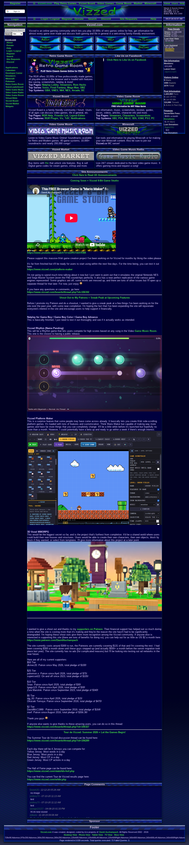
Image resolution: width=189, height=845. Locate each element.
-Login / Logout (13, 51)
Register (15, 3)
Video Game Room (15, 95)
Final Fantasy (58, 87)
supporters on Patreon (90, 629)
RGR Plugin (51, 118)
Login (15, 19)
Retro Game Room (15, 84)
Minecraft (150, 3)
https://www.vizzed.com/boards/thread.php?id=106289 (58, 740)
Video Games (105, 3)
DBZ (82, 87)
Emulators (11, 76)
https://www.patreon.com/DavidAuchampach (52, 640)
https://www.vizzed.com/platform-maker (50, 269)
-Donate (10, 45)
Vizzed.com (45, 3)
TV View (108, 835)
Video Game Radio (15, 92)
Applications (12, 67)
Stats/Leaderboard (14, 87)
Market (138, 3)
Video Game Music (15, 90)
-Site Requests (13, 59)
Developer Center (14, 73)
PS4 (120, 118)
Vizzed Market (12, 103)
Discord (106, 18)
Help (153, 18)
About (167, 3)
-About (9, 42)
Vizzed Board (87, 3)
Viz (61, 118)
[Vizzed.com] (94, 15)
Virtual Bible (11, 98)
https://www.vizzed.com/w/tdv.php (46, 779)
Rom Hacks (79, 84)
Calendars (10, 70)
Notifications (78, 118)
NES (67, 90)
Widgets (9, 106)
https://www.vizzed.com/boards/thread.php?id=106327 (58, 726)
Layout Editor (77, 115)
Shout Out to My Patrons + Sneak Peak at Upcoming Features (94, 297)
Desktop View (70, 835)
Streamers (66, 84)
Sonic (45, 87)
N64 (62, 90)
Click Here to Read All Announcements (94, 175)
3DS (134, 118)
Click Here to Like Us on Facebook (126, 59)
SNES (54, 90)
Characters (129, 115)
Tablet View (97, 835)
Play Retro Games (65, 3)
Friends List (61, 115)
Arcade (76, 90)
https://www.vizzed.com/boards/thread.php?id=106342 (58, 292)
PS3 (147, 118)
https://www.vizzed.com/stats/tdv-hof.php (50, 771)
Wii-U (127, 118)
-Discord (10, 62)
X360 (141, 118)
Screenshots (143, 115)
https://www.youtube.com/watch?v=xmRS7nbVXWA (56, 252)
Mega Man (73, 87)
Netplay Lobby (50, 84)
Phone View (84, 835)
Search (92, 18)
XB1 (114, 118)
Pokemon (10, 81)
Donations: (169, 119)
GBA (47, 90)
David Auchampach (108, 832)
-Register (10, 54)
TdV (67, 118)
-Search (9, 56)
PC (152, 118)
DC (83, 90)
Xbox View (119, 835)
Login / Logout (50, 18)
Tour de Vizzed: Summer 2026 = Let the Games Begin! (95, 732)
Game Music (124, 3)
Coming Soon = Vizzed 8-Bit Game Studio (95, 180)
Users (175, 3)
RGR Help (47, 115)
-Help (8, 48)
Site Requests (128, 18)
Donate (79, 18)
